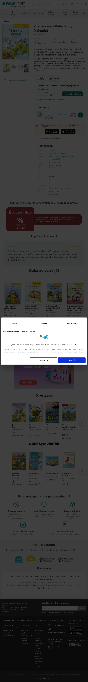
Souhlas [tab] (15, 324)
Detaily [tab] (44, 324)
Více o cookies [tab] (72, 324)
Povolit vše (72, 360)
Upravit (42, 360)
